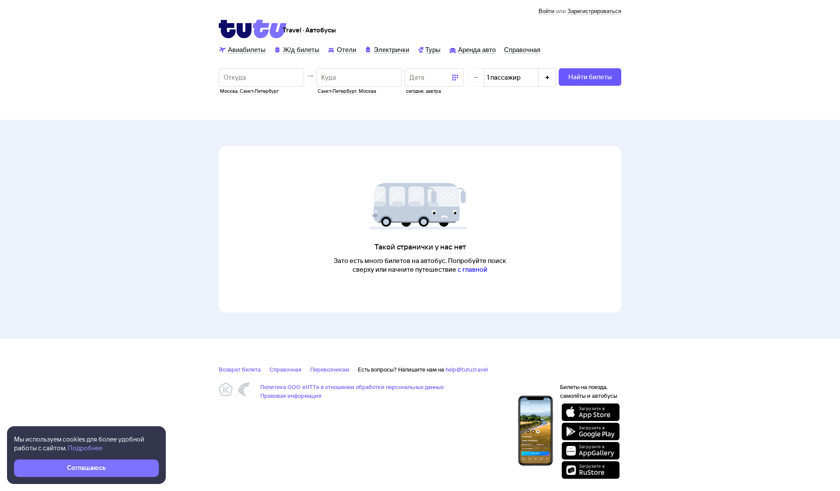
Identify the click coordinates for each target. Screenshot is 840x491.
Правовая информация (291, 395)
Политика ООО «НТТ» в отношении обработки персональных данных (352, 386)
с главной (472, 269)
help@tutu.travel (466, 369)
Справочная (285, 369)
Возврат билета (240, 369)
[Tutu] (253, 29)
